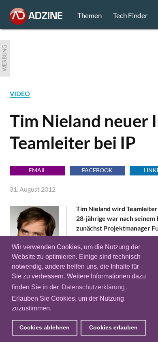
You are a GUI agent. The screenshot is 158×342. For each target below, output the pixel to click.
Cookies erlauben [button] (113, 327)
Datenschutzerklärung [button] (93, 287)
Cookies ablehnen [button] (44, 327)
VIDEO (20, 93)
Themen (89, 15)
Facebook (97, 170)
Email (37, 170)
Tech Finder (130, 15)
